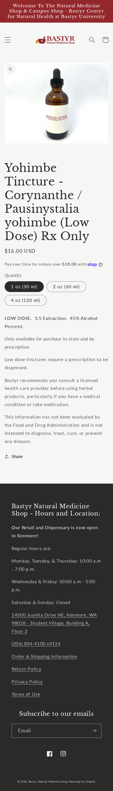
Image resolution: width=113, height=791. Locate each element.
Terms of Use (26, 694)
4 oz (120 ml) (26, 300)
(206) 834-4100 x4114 (36, 643)
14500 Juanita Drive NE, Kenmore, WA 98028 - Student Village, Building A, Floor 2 (54, 623)
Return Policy (26, 668)
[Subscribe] (94, 731)
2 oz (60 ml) (66, 286)
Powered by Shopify (82, 781)
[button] (7, 39)
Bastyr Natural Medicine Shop (48, 781)
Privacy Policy (27, 681)
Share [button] (17, 456)
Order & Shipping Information (44, 656)
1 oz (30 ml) (24, 286)
